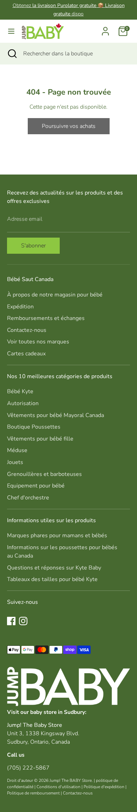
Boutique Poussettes (33, 427)
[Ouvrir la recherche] (11, 53)
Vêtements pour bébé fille (40, 439)
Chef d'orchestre (28, 497)
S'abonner (33, 246)
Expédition (20, 307)
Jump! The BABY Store (71, 780)
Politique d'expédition (104, 787)
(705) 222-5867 (28, 768)
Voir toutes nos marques (38, 342)
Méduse (17, 450)
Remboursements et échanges (46, 318)
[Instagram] (23, 621)
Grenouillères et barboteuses (44, 474)
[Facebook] (11, 621)
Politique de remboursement (33, 793)
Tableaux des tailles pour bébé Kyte (52, 579)
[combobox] (75, 53)
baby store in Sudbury (57, 712)
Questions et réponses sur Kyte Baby (54, 568)
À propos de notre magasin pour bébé (55, 295)
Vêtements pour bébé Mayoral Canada (55, 415)
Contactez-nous (26, 330)
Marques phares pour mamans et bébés (57, 535)
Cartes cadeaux (26, 353)
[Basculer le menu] (11, 31)
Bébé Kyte (20, 391)
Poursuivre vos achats (69, 126)
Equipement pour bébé (36, 486)
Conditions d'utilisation (58, 787)
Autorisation (23, 403)
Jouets (15, 462)
